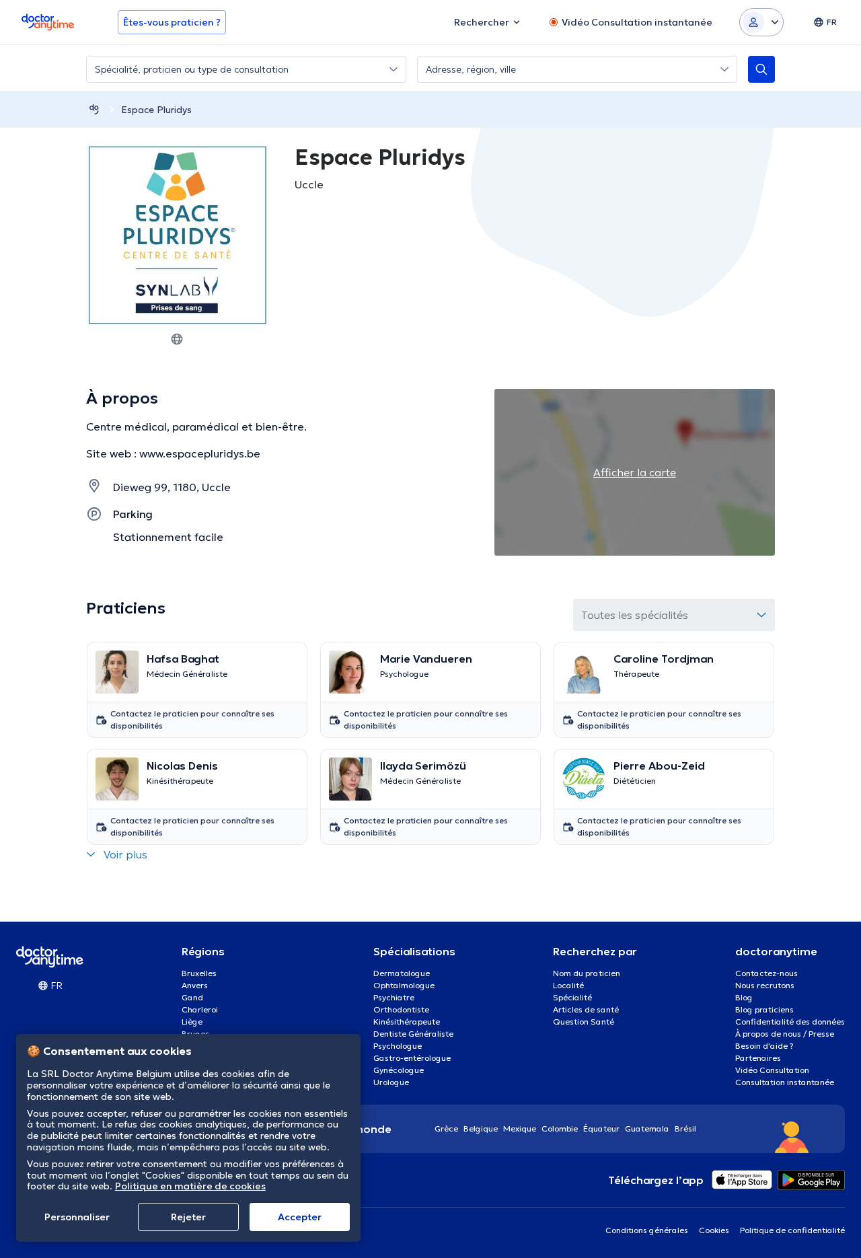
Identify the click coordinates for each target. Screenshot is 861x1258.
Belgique (480, 1128)
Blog (744, 997)
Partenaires (758, 1058)
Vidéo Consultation (772, 1070)
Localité (568, 985)
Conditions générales (646, 1230)
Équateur (601, 1128)
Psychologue (397, 1046)
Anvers (195, 985)
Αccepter (300, 1217)
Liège (192, 1021)
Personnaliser (77, 1217)
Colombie (559, 1128)
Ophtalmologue (404, 985)
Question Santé (583, 1021)
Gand (192, 997)
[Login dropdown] (761, 22)
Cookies (714, 1230)
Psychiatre (393, 997)
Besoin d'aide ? (764, 1046)
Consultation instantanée (784, 1082)
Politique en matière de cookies (190, 1186)
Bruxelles (199, 973)
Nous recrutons (764, 985)
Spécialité (572, 997)
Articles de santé (586, 1009)
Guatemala (647, 1128)
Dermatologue (401, 973)
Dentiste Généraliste (413, 1034)
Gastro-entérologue (412, 1058)
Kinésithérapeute (406, 1021)
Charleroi (200, 1009)
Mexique (519, 1128)
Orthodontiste (401, 1009)
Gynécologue (398, 1070)
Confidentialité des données (790, 1021)
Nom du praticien (586, 973)
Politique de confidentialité (792, 1230)
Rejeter (188, 1217)
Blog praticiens (764, 1009)
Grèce (446, 1128)
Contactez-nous (766, 973)
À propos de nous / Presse (784, 1034)
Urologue (391, 1082)
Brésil (685, 1128)
